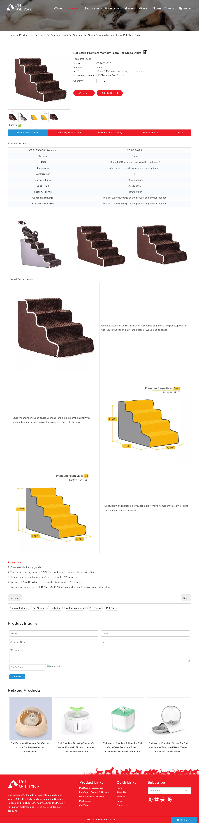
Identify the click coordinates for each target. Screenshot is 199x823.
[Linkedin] (156, 799)
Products (121, 796)
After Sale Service (149, 132)
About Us (121, 792)
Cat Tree (83, 805)
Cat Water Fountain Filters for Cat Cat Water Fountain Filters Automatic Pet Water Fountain (122, 747)
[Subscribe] (186, 790)
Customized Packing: (84, 75)
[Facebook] (150, 799)
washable (55, 608)
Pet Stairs (38, 608)
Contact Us (122, 805)
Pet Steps (111, 608)
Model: (77, 63)
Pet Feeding (85, 801)
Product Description (27, 132)
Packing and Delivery (110, 132)
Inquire (86, 93)
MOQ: (76, 71)
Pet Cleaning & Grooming (91, 796)
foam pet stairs (18, 608)
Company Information (68, 132)
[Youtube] (162, 799)
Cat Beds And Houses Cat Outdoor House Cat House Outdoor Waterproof (31, 747)
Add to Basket (110, 93)
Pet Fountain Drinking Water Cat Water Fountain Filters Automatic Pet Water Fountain (76, 747)
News (119, 801)
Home (119, 787)
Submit (17, 676)
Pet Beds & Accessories (91, 787)
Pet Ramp (95, 608)
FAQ (180, 132)
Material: (78, 67)
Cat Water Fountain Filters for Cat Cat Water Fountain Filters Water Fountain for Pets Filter (168, 747)
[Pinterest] (169, 799)
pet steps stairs (75, 608)
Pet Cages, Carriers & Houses (94, 792)
